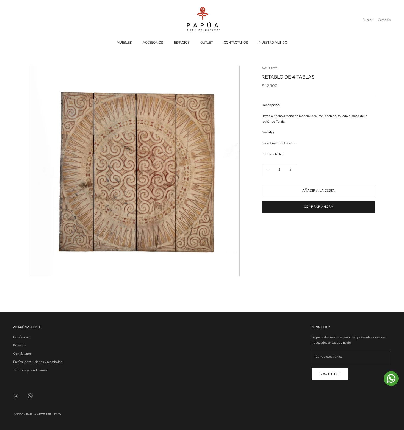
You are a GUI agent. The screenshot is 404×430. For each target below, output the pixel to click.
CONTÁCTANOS (236, 42)
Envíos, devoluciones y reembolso (37, 362)
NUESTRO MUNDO (273, 42)
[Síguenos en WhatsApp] (30, 396)
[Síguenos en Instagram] (16, 396)
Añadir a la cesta (318, 190)
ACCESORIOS (153, 42)
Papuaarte (269, 68)
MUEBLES (124, 42)
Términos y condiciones (30, 370)
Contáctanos (22, 353)
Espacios (19, 345)
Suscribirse (330, 374)
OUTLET (206, 42)
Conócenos (21, 337)
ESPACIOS (181, 42)
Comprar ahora (318, 206)
